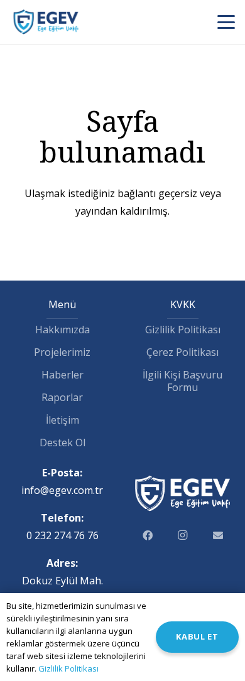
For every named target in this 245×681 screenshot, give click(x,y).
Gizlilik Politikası (182, 329)
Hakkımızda (62, 329)
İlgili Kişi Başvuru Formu (182, 381)
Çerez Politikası (182, 352)
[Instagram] (182, 535)
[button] (227, 22)
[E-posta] (218, 535)
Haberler (62, 375)
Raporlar (62, 397)
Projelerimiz (62, 352)
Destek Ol (62, 442)
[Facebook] (147, 535)
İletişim (62, 420)
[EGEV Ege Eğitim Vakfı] (46, 22)
